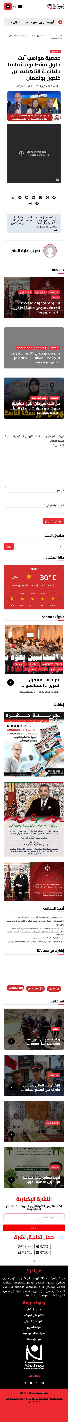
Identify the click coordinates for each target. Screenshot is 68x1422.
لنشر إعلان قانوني (34, 1321)
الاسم (59, 490)
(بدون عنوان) (59, 924)
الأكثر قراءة (52, 1123)
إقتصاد (55, 297)
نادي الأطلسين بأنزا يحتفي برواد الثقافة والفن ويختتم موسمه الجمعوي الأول (36, 941)
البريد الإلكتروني (54, 505)
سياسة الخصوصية (34, 1333)
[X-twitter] (25, 1382)
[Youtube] (31, 1382)
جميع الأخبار (34, 1309)
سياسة (55, 1167)
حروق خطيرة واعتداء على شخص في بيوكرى (48, 937)
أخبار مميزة (40, 292)
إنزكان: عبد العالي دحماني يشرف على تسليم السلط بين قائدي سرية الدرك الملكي (35, 921)
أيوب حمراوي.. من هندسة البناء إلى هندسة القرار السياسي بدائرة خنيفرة (38, 928)
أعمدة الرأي (25, 292)
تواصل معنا (34, 1339)
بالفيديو (55, 51)
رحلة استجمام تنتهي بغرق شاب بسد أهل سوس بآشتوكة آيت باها (40, 917)
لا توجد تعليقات (24, 86)
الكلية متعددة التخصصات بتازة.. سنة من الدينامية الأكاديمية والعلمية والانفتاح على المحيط (35, 933)
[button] (9, 660)
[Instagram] (36, 1382)
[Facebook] (42, 1382)
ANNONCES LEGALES (19, 669)
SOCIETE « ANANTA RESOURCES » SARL (41, 682)
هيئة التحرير (34, 1327)
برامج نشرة (41, 348)
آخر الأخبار (54, 292)
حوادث (55, 1029)
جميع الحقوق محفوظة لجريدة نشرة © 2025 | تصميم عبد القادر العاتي (34, 1400)
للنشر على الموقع (34, 1315)
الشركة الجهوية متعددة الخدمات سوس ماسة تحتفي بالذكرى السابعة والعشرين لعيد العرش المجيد (34, 310)
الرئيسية (59, 35)
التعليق (58, 444)
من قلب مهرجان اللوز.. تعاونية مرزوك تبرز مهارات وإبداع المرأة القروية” (35, 408)
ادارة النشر (20, 250)
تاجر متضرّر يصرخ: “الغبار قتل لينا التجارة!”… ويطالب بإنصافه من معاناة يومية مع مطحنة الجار (35, 358)
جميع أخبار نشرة (24, 348)
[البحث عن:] (39, 546)
